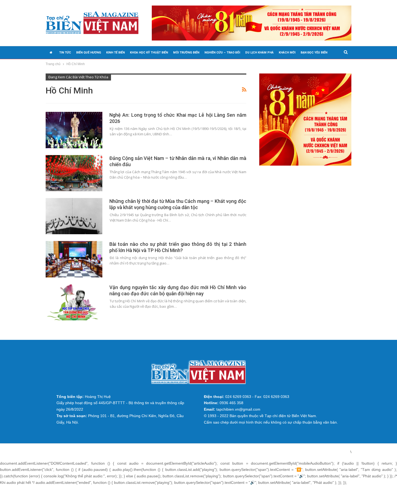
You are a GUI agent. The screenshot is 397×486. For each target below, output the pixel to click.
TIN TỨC (65, 52)
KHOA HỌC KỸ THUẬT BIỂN (149, 52)
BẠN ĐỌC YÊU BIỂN (314, 52)
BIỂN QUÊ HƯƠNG (88, 52)
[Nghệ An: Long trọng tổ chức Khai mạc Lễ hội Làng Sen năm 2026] (74, 130)
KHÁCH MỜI (287, 52)
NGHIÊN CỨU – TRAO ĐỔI (222, 52)
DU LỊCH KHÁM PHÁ (259, 52)
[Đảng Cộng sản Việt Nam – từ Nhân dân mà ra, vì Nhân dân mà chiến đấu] (74, 173)
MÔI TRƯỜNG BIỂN (186, 52)
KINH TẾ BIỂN (115, 52)
